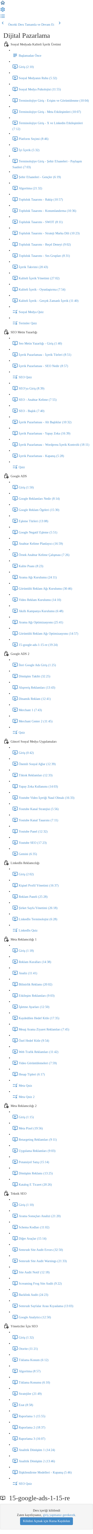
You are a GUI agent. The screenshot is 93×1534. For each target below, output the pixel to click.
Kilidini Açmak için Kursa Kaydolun (46, 1521)
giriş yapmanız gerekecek (59, 1515)
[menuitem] (2, 11)
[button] (2, 4)
